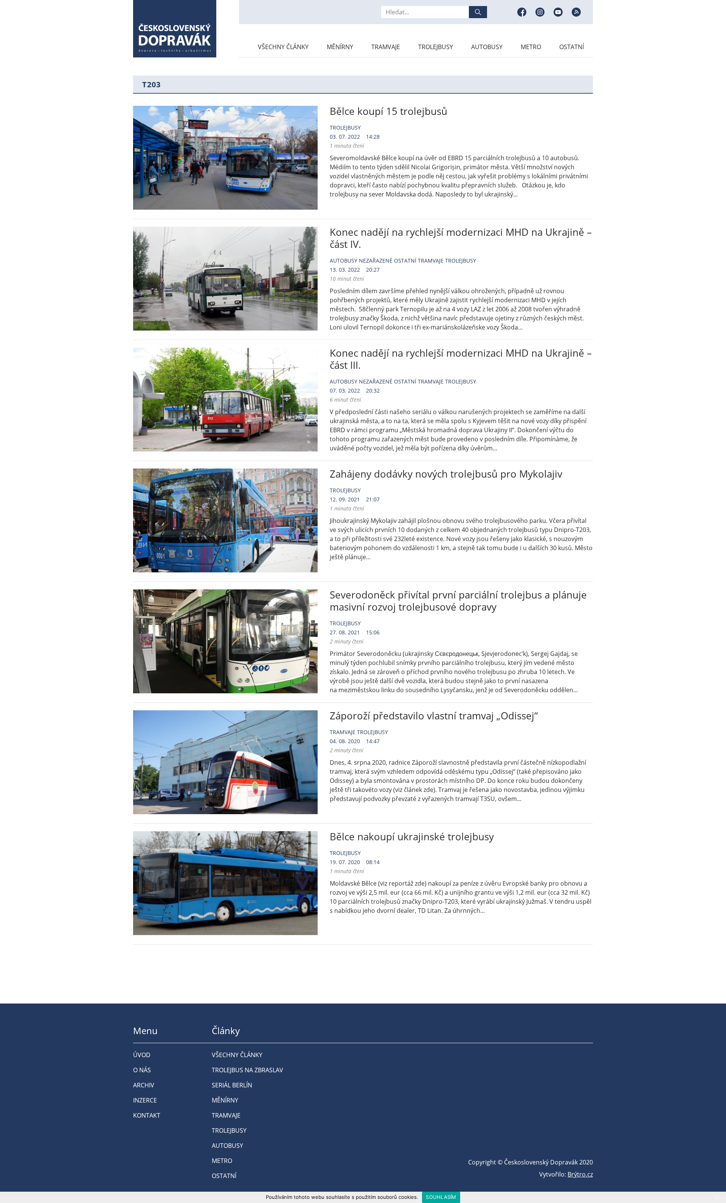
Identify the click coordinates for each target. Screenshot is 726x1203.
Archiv (143, 1085)
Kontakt (146, 1115)
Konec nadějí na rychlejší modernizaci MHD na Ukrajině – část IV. (461, 238)
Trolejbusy (435, 47)
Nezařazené (375, 260)
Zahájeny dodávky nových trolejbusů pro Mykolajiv (446, 474)
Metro (531, 47)
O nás (142, 1070)
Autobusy (487, 47)
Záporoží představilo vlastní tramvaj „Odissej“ (434, 715)
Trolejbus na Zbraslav (247, 1070)
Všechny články (283, 47)
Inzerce (145, 1100)
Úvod (141, 1055)
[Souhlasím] (716, 1197)
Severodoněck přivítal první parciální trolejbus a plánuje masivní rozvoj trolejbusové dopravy (458, 601)
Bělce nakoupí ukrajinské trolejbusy (412, 836)
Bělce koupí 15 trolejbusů (388, 111)
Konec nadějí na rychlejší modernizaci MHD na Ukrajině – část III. (461, 359)
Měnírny (340, 47)
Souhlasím (441, 1197)
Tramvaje (385, 47)
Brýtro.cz (580, 1174)
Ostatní (571, 47)
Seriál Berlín (232, 1085)
